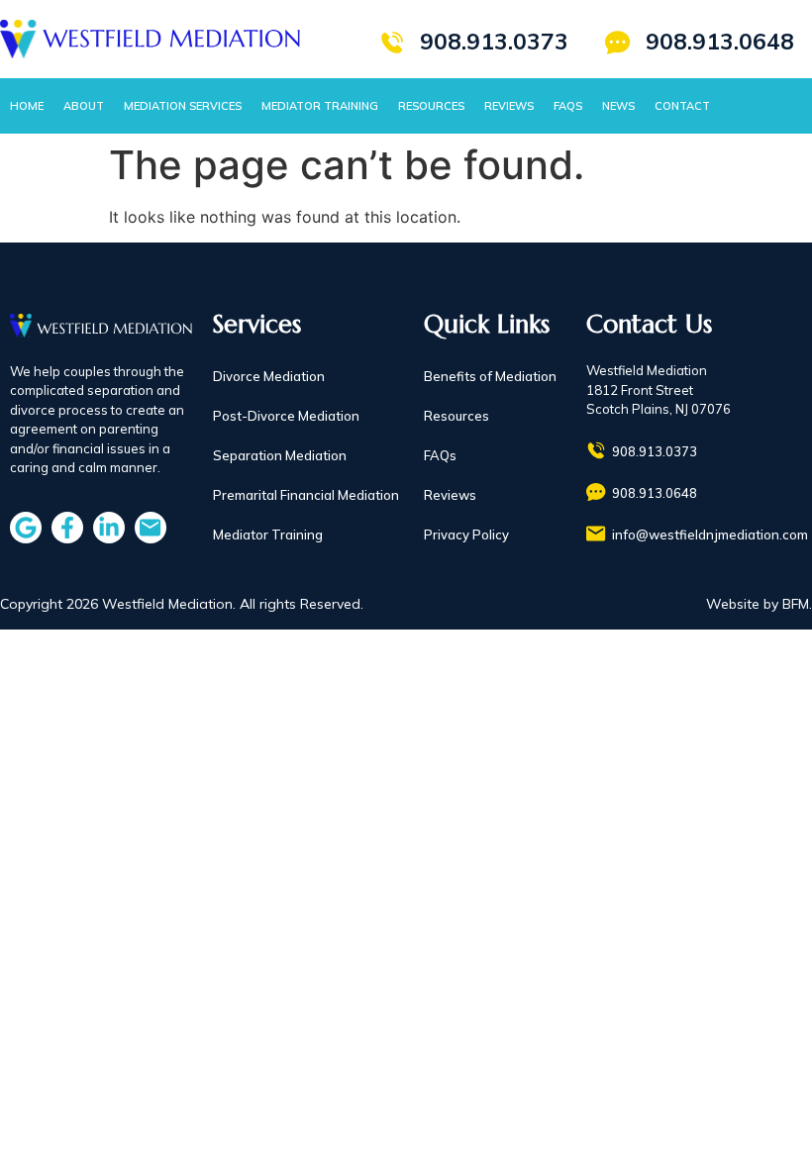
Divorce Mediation (269, 376)
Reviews (509, 106)
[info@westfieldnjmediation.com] (596, 533)
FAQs (568, 106)
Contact (682, 106)
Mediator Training (319, 106)
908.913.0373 (494, 41)
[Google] (26, 527)
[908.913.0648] (618, 42)
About (83, 106)
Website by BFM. (759, 604)
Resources (431, 106)
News (618, 106)
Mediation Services (183, 106)
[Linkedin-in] (109, 527)
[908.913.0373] (392, 42)
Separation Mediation (280, 455)
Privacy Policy (466, 534)
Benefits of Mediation (490, 376)
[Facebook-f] (67, 527)
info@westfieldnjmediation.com (710, 534)
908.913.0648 (720, 41)
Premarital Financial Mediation (306, 495)
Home (27, 106)
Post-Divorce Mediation (286, 416)
